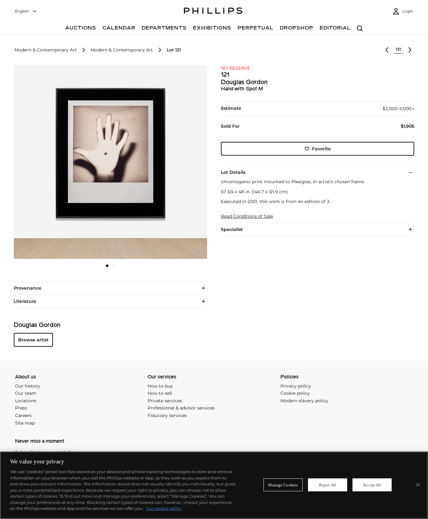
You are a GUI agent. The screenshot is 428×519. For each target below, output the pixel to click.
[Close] (418, 485)
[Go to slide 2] (114, 265)
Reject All (327, 484)
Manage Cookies (283, 484)
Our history (27, 386)
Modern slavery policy (304, 401)
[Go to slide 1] (107, 265)
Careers (23, 415)
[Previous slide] (46, 162)
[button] (108, 162)
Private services (165, 401)
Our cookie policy (163, 508)
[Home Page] (213, 12)
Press (21, 408)
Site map (25, 423)
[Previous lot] (387, 49)
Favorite (321, 149)
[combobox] (26, 11)
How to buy (160, 386)
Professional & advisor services (181, 408)
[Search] (360, 29)
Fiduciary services (167, 415)
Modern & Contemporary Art (45, 50)
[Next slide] (175, 162)
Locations (25, 401)
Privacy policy (295, 386)
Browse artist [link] (33, 340)
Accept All (372, 484)
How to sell (160, 393)
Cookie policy (295, 393)
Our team (25, 393)
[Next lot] (409, 49)
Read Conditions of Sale (247, 216)
